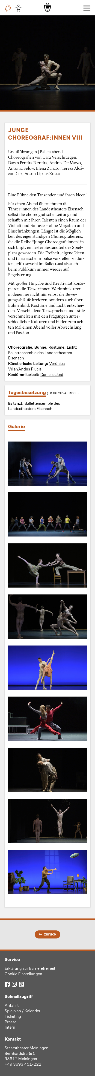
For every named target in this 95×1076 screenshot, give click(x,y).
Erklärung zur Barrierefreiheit (30, 968)
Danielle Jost (51, 374)
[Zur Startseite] (47, 7)
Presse (10, 1022)
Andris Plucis (30, 369)
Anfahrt (12, 1005)
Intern (10, 1027)
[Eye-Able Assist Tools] (19, 8)
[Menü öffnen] (85, 8)
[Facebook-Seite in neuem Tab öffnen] (7, 984)
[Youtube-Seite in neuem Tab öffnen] (21, 984)
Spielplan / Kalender (22, 1011)
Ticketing (13, 1016)
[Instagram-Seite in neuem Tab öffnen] (14, 984)
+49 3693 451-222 (23, 1064)
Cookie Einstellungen (23, 974)
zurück (50, 934)
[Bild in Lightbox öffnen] (47, 464)
